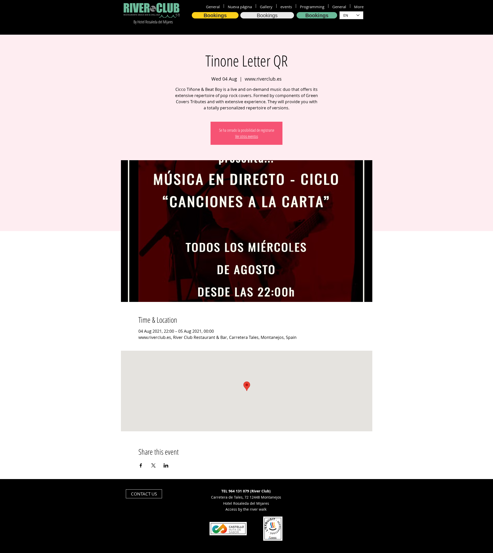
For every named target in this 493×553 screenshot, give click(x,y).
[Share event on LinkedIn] (166, 465)
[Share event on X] (153, 465)
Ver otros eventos (246, 136)
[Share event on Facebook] (140, 465)
